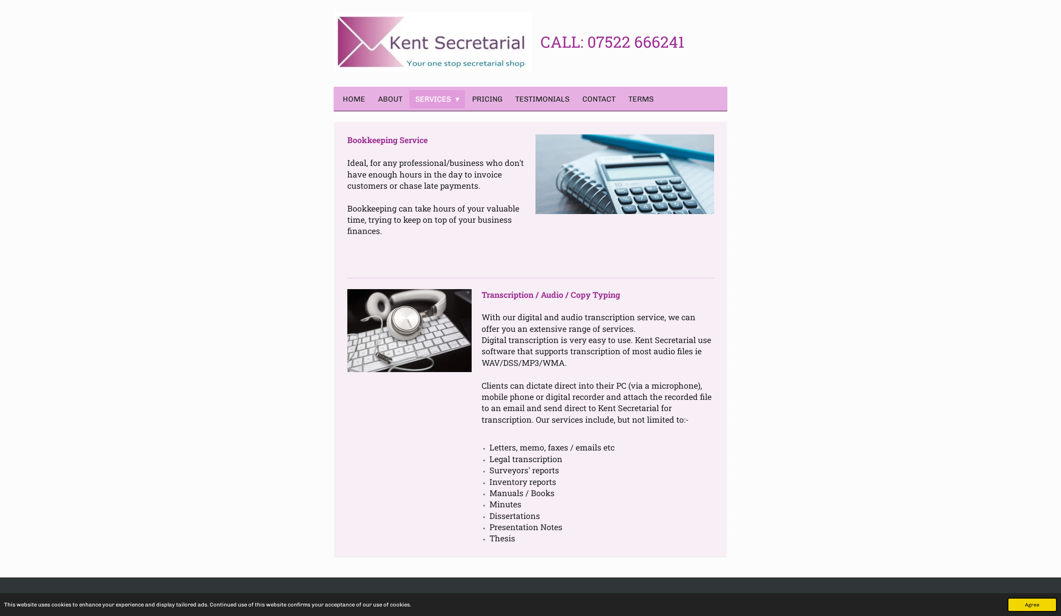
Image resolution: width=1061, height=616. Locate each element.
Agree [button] (1032, 605)
